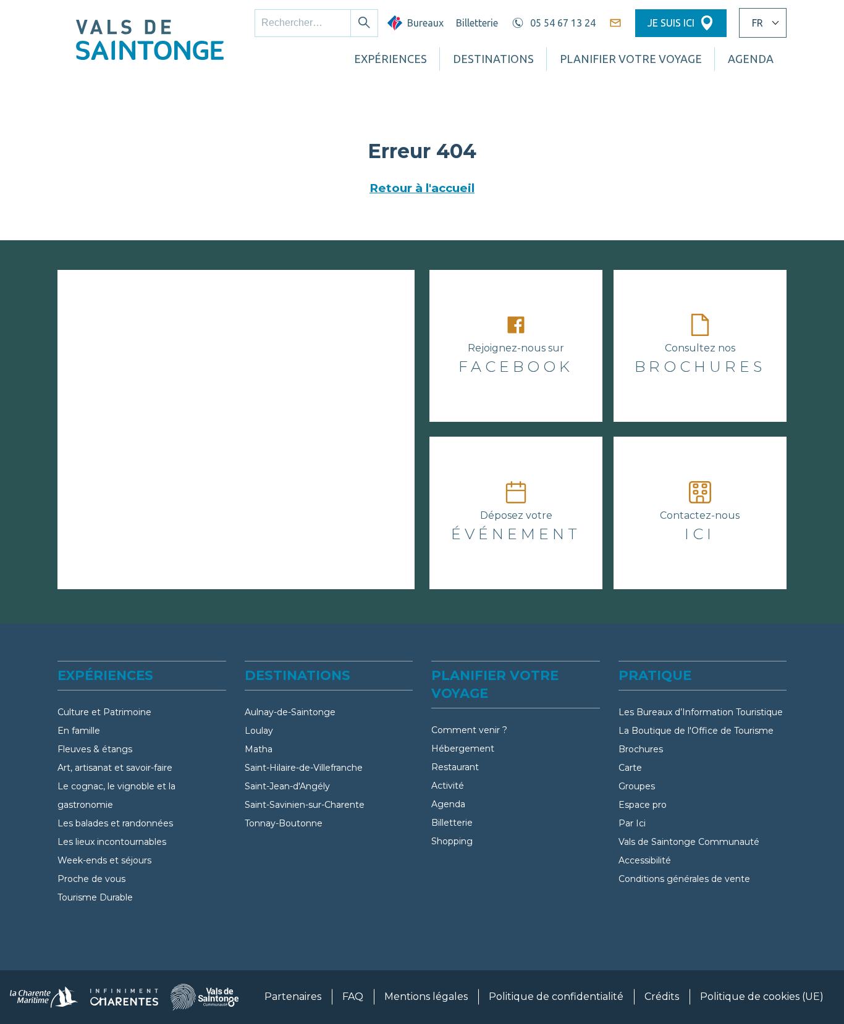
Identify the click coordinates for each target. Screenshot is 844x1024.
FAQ (352, 996)
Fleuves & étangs (94, 749)
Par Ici (632, 823)
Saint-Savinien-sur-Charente (305, 804)
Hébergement (462, 748)
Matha (258, 749)
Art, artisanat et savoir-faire (114, 767)
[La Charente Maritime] (44, 997)
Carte (630, 767)
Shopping (452, 841)
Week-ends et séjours (104, 860)
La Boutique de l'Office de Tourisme (696, 730)
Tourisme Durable (95, 897)
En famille (78, 730)
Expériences (390, 58)
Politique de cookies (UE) (762, 996)
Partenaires (292, 996)
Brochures (640, 749)
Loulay (259, 730)
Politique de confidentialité (556, 996)
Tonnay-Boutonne (284, 823)
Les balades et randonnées (115, 823)
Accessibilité (644, 860)
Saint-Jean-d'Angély (287, 786)
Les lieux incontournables (111, 841)
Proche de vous (91, 878)
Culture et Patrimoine (104, 712)
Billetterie (477, 22)
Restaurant (455, 767)
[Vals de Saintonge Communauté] (204, 997)
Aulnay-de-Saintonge (290, 712)
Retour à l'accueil (422, 188)
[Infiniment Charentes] (124, 997)
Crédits (661, 996)
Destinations (493, 58)
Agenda (448, 804)
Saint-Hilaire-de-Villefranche (304, 767)
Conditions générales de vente (684, 878)
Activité (447, 785)
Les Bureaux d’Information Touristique (700, 712)
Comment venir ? (469, 730)
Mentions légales (426, 996)
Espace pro (642, 804)
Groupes (636, 786)
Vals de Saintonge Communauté (688, 841)
